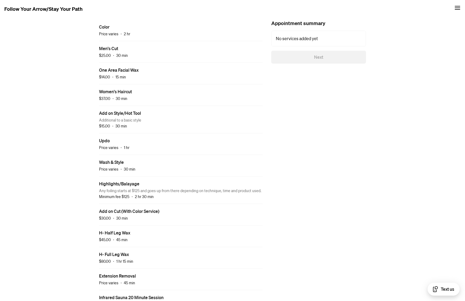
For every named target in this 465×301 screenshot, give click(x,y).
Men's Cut (108, 48)
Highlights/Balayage (119, 183)
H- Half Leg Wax (114, 233)
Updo (104, 140)
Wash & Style (111, 162)
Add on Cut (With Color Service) (129, 211)
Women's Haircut (115, 91)
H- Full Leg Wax (114, 254)
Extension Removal (117, 276)
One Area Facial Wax (119, 70)
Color (104, 27)
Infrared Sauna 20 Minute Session (131, 297)
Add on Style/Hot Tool (120, 113)
